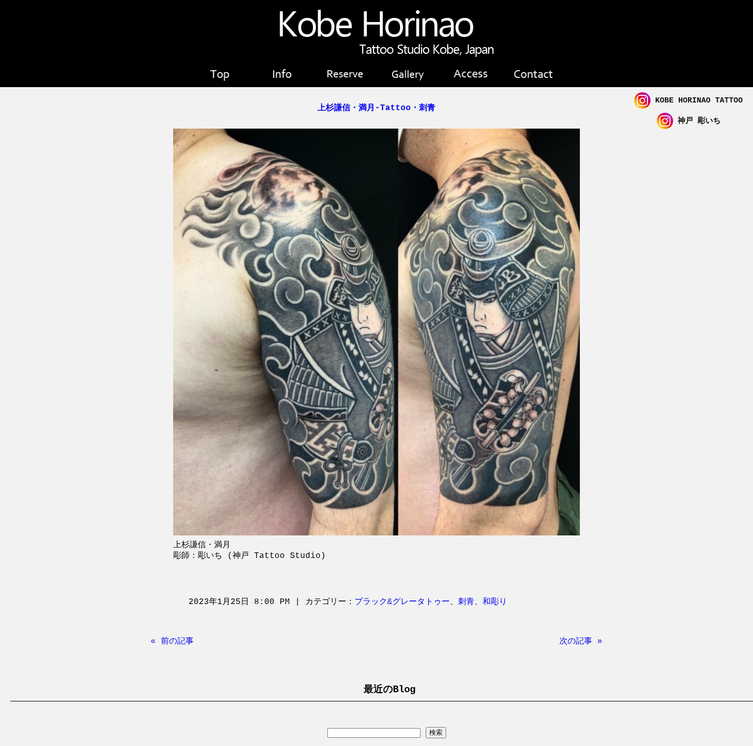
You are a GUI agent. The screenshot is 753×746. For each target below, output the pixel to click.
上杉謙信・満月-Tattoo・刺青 (376, 108)
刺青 (466, 602)
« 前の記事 (172, 641)
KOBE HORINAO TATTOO (697, 100)
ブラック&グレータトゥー (402, 602)
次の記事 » (580, 641)
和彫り (495, 602)
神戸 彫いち (697, 121)
